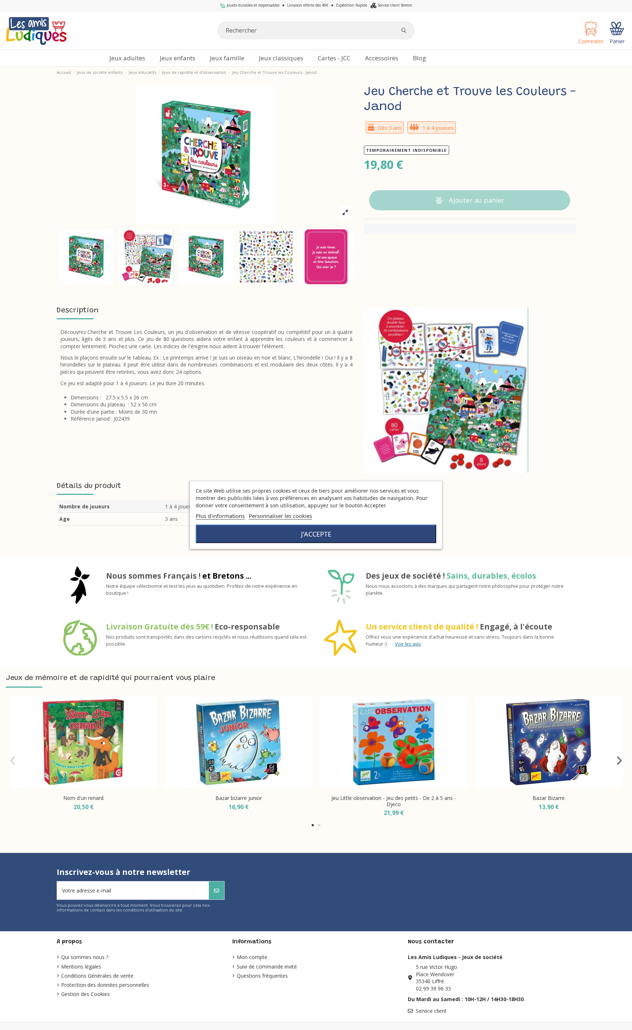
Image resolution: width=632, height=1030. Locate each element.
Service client (431, 1010)
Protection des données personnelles (105, 984)
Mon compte (252, 957)
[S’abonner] (216, 890)
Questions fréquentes (262, 975)
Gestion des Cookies (85, 993)
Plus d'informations (220, 515)
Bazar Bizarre (549, 797)
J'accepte (316, 534)
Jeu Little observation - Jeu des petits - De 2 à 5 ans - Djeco (393, 801)
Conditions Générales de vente (97, 975)
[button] (382, 58)
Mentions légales (81, 966)
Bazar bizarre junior (238, 797)
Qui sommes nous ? (84, 957)
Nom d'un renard (83, 797)
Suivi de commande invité (267, 966)
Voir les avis (408, 644)
